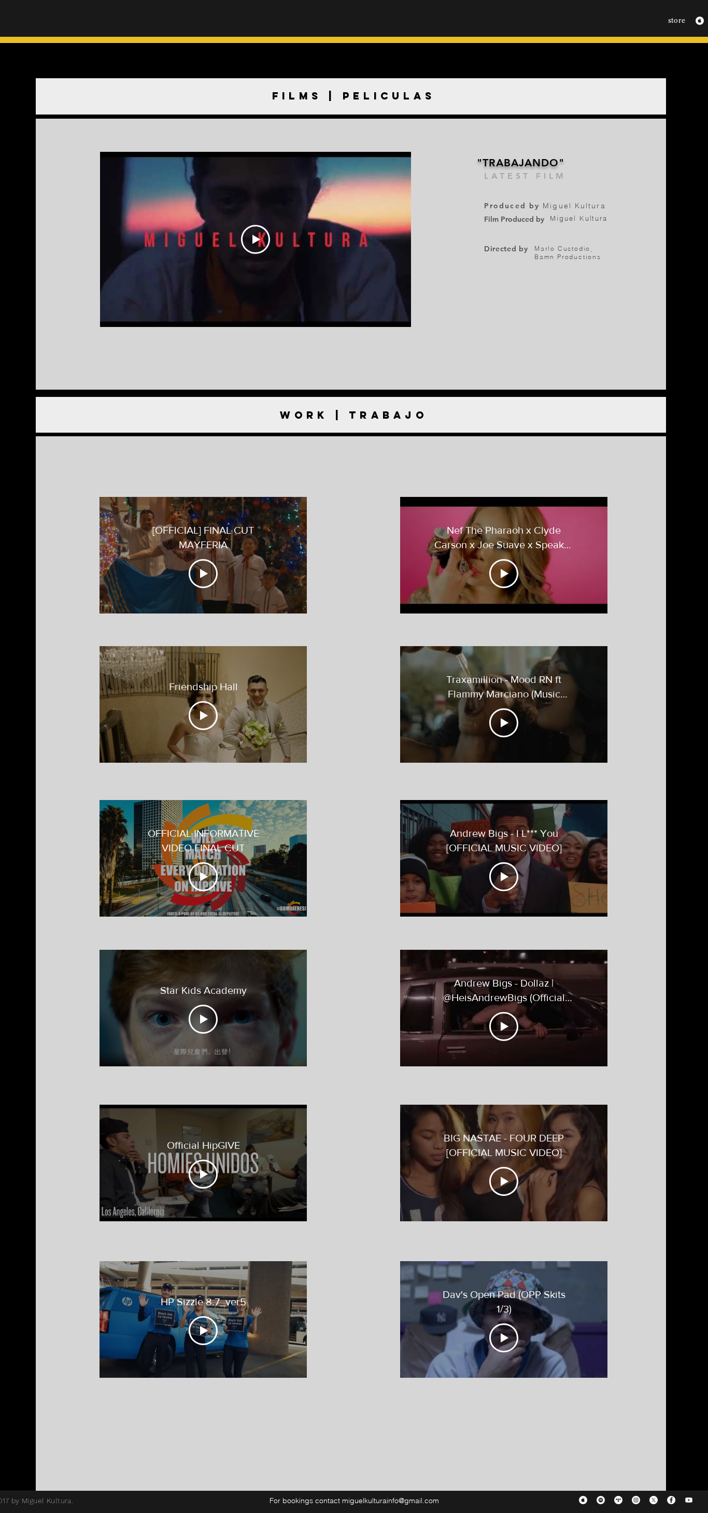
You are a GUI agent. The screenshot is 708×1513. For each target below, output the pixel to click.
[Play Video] (255, 239)
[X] (653, 1500)
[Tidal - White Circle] (618, 1500)
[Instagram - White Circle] (636, 1500)
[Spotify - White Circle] (601, 1500)
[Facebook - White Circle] (671, 1500)
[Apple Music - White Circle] (700, 21)
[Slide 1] (351, 98)
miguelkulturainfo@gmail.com (390, 1500)
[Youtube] (689, 1500)
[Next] (651, 96)
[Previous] (50, 96)
